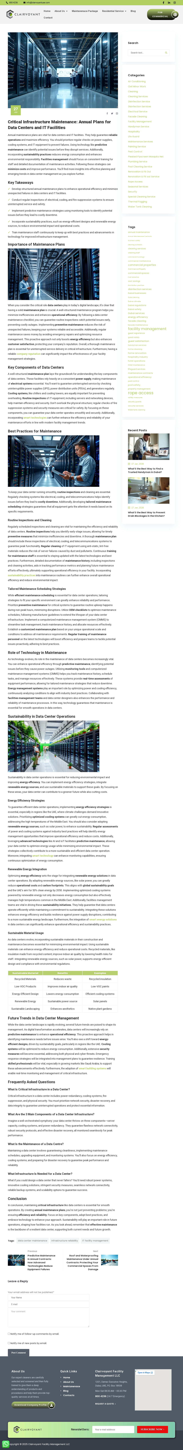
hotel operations (136, 360)
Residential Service (113, 11)
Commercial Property (137, 269)
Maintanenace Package (85, 11)
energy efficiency (138, 317)
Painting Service (137, 146)
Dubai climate (134, 301)
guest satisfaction (138, 341)
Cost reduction (133, 277)
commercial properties (142, 265)
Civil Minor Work (137, 86)
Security (132, 191)
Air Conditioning (137, 81)
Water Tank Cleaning (140, 206)
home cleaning (135, 349)
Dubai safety (134, 309)
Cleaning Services (138, 96)
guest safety (133, 337)
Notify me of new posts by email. (28, 1343)
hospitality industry (138, 356)
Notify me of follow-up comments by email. (34, 1334)
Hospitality (134, 131)
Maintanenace (71, 1386)
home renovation (137, 352)
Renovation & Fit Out (139, 171)
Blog (133, 11)
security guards (134, 402)
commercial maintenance (139, 261)
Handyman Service (138, 126)
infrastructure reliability (64, 1240)
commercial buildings (136, 257)
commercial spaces (138, 273)
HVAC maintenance (136, 365)
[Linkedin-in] (169, 2)
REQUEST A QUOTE (104, 1403)
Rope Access (135, 181)
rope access (141, 393)
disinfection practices (136, 285)
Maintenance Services (140, 141)
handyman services (137, 345)
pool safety (134, 384)
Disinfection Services (139, 106)
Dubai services (136, 313)
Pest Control (135, 151)
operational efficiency (139, 377)
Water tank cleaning (136, 410)
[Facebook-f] (163, 2)
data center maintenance (32, 1240)
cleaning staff (134, 253)
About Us (60, 11)
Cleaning (133, 91)
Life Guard (133, 136)
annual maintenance (139, 232)
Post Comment (18, 1352)
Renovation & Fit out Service (143, 176)
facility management (147, 328)
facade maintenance (138, 325)
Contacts (68, 1395)
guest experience (136, 333)
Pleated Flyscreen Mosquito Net (146, 156)
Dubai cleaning (133, 297)
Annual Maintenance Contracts (140, 236)
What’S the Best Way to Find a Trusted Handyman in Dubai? (145, 470)
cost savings (134, 281)
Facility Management (140, 121)
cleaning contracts (135, 245)
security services (136, 406)
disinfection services (139, 289)
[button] (61, 11)
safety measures (135, 397)
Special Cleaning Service (141, 196)
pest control (133, 381)
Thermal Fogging (137, 201)
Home (47, 11)
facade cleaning (137, 320)
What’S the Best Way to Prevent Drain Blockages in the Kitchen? (146, 514)
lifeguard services (136, 369)
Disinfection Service (139, 101)
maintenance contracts (140, 373)
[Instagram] (174, 2)
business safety (134, 240)
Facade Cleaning (137, 116)
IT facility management (95, 1240)
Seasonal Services (138, 186)
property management (139, 389)
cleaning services (137, 248)
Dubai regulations (137, 305)
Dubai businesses (137, 293)
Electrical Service (137, 111)
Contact (48, 17)
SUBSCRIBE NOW (151, 1429)
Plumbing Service (137, 161)
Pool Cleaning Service (140, 166)
